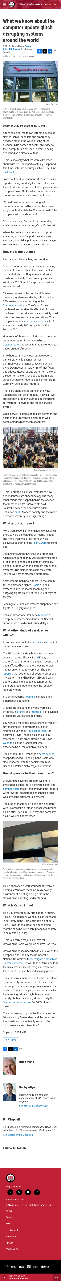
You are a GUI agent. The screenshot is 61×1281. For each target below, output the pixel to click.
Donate (51, 4)
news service (46, 753)
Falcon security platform (17, 1002)
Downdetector (11, 344)
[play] (4, 1277)
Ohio (49, 642)
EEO (8, 1224)
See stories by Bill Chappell (18, 1134)
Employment (12, 1230)
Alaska (37, 642)
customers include (35, 321)
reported (43, 615)
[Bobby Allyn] (9, 1092)
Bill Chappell (15, 49)
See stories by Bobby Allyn (33, 1106)
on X (17, 512)
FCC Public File (12, 1249)
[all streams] (57, 1277)
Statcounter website (15, 305)
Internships (11, 1236)
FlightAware (40, 542)
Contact (9, 1217)
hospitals (30, 696)
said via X (8, 172)
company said (11, 788)
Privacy (9, 1243)
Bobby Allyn (27, 1087)
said (36, 584)
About (9, 1211)
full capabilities (38, 730)
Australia (36, 711)
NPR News (11, 1040)
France (21, 711)
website (7, 742)
